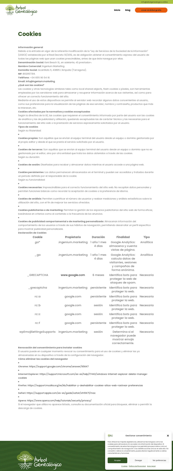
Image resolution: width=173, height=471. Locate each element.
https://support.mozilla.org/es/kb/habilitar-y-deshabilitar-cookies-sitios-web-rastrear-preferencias (85, 385)
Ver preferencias (159, 460)
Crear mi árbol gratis (151, 10)
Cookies (124, 466)
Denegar (138, 460)
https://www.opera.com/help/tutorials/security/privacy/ (59, 400)
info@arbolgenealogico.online (154, 2)
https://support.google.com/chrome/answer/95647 (59, 366)
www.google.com (73, 275)
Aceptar (117, 460)
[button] (168, 435)
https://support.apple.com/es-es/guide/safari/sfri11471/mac (61, 393)
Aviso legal (151, 466)
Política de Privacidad (137, 466)
